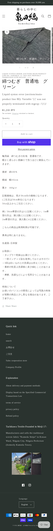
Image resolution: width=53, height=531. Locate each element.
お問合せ (10, 347)
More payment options (26, 149)
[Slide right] (33, 67)
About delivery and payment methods (23, 386)
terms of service (13, 403)
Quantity (6, 118)
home (8, 334)
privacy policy (12, 409)
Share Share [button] (11, 306)
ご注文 (9, 354)
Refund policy (12, 416)
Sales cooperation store (16, 361)
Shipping (15, 113)
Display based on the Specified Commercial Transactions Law (26, 394)
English (24, 504)
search (9, 341)
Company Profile (13, 367)
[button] (3, 16)
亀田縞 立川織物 (23, 525)
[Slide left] (20, 67)
